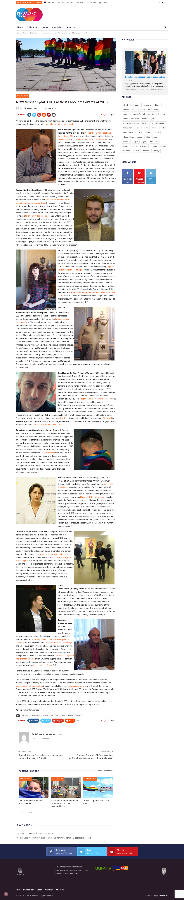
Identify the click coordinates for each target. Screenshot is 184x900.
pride (63, 715)
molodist (147, 132)
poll (57, 715)
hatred (144, 123)
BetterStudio (163, 896)
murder (156, 132)
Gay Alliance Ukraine (131, 123)
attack (125, 105)
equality (126, 114)
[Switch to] (45, 2)
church (126, 110)
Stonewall (107, 418)
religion (135, 142)
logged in (32, 833)
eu (164, 114)
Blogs (45, 27)
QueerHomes (48, 453)
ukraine (70, 715)
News (20, 27)
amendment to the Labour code (60, 124)
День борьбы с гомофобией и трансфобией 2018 (145, 77)
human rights (128, 128)
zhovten (146, 151)
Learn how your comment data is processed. (71, 838)
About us (60, 2)
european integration (131, 119)
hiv (152, 123)
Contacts (70, 2)
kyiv (147, 128)
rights (144, 142)
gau (152, 119)
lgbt (52, 715)
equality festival (139, 114)
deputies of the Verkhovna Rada (95, 399)
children (157, 105)
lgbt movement (129, 132)
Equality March (64, 139)
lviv (139, 132)
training (154, 146)
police (147, 137)
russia (125, 146)
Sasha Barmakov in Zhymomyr (58, 642)
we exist (136, 151)
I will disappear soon (76, 686)
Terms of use (82, 2)
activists (25, 715)
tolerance (143, 146)
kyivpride (155, 128)
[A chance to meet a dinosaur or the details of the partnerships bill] (66, 787)
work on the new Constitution (53, 554)
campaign (135, 105)
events (45, 715)
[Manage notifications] (6, 894)
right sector (154, 142)
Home (51, 2)
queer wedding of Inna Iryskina (29, 686)
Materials (56, 27)
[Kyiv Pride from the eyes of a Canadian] (33, 787)
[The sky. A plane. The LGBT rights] (98, 787)
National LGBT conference (92, 497)
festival (145, 119)
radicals (126, 142)
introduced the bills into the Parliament (92, 139)
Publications (33, 27)
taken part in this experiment (37, 216)
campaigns (147, 105)
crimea (142, 110)
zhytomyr (155, 151)
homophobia (160, 123)
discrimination (153, 110)
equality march (35, 715)
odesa (139, 137)
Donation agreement (99, 2)
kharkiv (139, 128)
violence (78, 715)
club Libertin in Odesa (42, 665)
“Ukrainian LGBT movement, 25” (47, 424)
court (134, 110)
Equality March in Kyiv (108, 90)
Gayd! (62, 418)
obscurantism (128, 137)
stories (134, 146)
